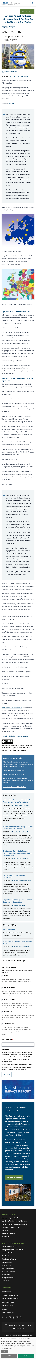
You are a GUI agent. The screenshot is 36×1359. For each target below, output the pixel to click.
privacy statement (7, 1069)
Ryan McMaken (24, 805)
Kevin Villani (26, 858)
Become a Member (14, 1178)
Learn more (14, 1059)
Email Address (7, 1040)
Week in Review (9, 988)
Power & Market (16, 858)
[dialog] (18, 1348)
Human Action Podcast (9, 1233)
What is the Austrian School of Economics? (15, 1221)
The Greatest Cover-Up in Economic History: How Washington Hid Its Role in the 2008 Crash (17, 853)
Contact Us (5, 1281)
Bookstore (8, 1012)
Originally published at (15, 736)
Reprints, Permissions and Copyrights (14, 774)
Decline (9, 1356)
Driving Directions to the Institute (12, 1250)
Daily (6, 976)
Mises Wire (8, 27)
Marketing (5, 1049)
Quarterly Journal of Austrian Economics (14, 1224)
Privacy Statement (8, 1278)
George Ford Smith (25, 881)
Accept (26, 1356)
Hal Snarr (22, 905)
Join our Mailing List (8, 1312)
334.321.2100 (10, 1302)
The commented (12, 708)
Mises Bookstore (7, 1262)
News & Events (9, 1000)
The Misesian (9, 1024)
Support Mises (27, 11)
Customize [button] (5, 1351)
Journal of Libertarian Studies (11, 1227)
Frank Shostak (23, 832)
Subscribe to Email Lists (9, 1271)
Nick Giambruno (23, 76)
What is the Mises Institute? (10, 1247)
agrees (11, 103)
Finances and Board (8, 1268)
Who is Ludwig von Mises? (10, 1218)
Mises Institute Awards (9, 1259)
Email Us (4, 1309)
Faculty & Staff (6, 1265)
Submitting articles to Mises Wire (13, 770)
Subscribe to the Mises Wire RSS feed (14, 787)
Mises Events (6, 1256)
